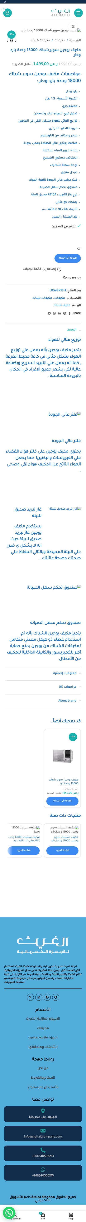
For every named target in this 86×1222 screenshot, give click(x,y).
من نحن (43, 1068)
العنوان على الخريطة (43, 1117)
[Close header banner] (5, 2)
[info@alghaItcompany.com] (43, 1130)
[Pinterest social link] (64, 314)
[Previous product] (16, 41)
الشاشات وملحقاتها (43, 1047)
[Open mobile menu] (78, 13)
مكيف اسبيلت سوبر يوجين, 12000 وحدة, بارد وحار (64, 841)
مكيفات (59, 40)
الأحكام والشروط (43, 1077)
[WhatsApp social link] (54, 314)
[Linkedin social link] (59, 314)
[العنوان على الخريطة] (43, 1110)
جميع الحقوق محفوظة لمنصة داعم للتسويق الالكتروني (43, 1198)
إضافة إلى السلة (68, 258)
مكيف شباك (61, 305)
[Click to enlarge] (73, 26)
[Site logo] (60, 13)
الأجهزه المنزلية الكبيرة (43, 1018)
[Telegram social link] (49, 314)
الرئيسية (75, 40)
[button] (79, 248)
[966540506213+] (43, 1150)
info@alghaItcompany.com (43, 1137)
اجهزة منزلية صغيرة (43, 1037)
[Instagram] (38, 997)
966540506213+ (43, 1156)
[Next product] (7, 41)
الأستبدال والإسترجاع (43, 1087)
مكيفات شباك (40, 40)
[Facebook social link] (69, 314)
